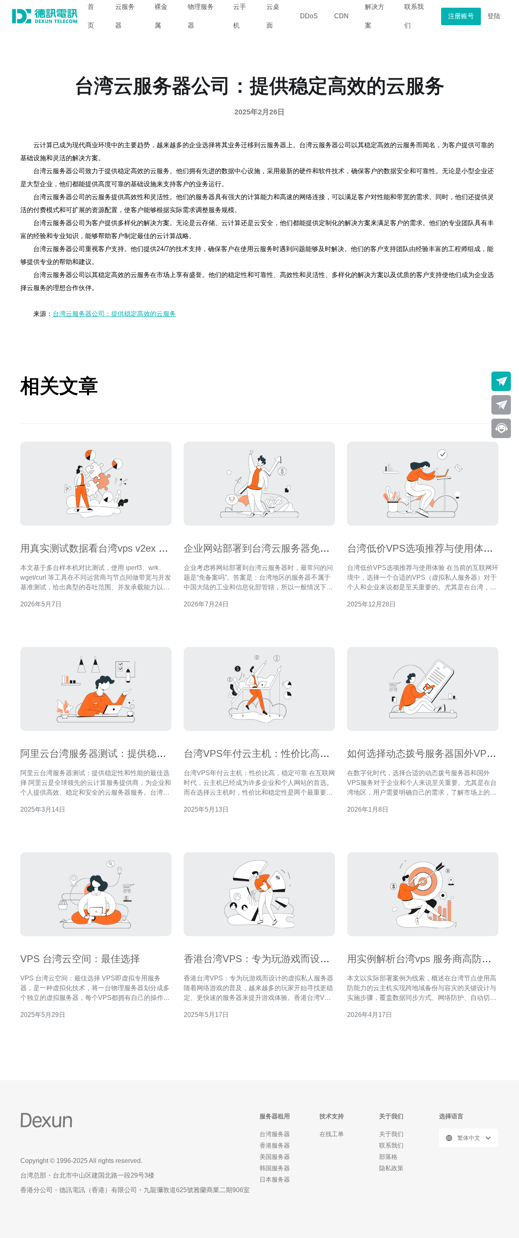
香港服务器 (275, 1145)
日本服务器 (275, 1179)
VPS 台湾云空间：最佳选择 (80, 958)
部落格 (388, 1156)
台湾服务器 (275, 1134)
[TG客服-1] (501, 381)
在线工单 (332, 1134)
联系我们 (391, 1145)
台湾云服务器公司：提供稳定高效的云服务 (114, 313)
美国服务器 (275, 1156)
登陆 (493, 16)
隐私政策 (391, 1168)
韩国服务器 (275, 1168)
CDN (341, 16)
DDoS (309, 16)
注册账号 (461, 16)
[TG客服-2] (501, 405)
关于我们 (391, 1134)
